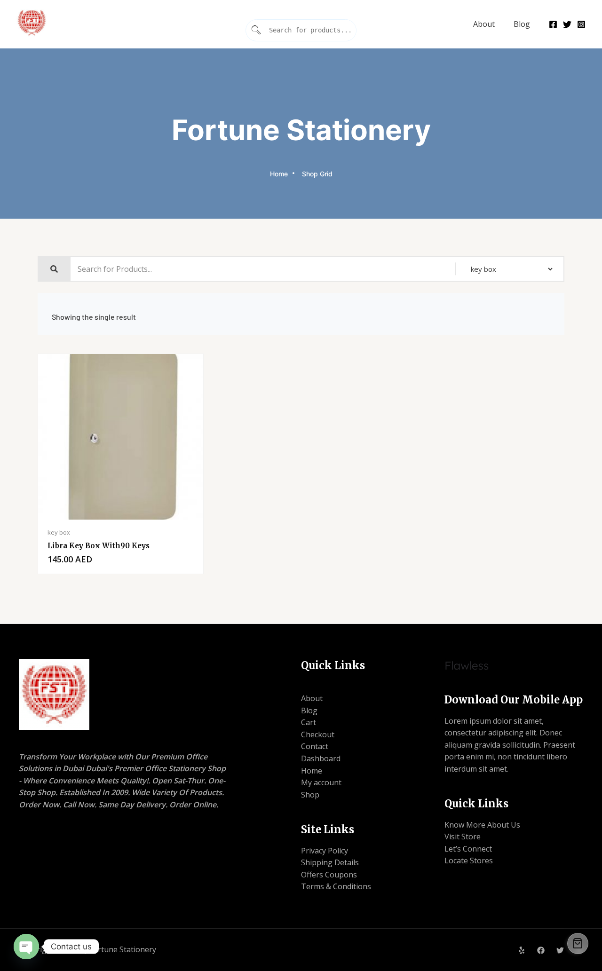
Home (311, 771)
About (484, 24)
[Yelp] (521, 950)
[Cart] (577, 943)
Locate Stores (468, 860)
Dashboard (321, 758)
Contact (314, 746)
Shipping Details (330, 862)
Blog (522, 24)
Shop (310, 794)
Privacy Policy (324, 850)
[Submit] (256, 30)
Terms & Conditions (336, 886)
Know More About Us (482, 825)
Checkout (317, 734)
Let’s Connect (468, 849)
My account (321, 782)
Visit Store (462, 836)
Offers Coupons (329, 874)
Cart (308, 722)
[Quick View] (80, 517)
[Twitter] (567, 24)
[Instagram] (581, 24)
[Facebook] (553, 24)
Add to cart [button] (161, 517)
